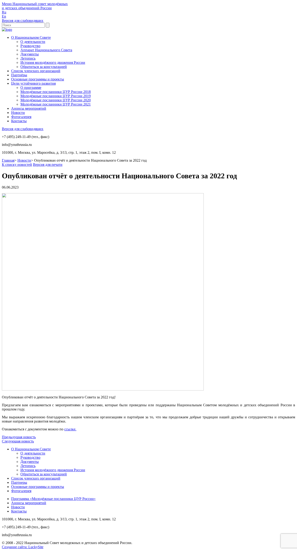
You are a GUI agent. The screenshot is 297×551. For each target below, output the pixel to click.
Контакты (19, 121)
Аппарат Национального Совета (46, 50)
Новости (18, 113)
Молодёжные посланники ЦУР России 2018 (55, 92)
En (4, 16)
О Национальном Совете (31, 37)
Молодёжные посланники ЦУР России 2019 (55, 96)
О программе (30, 88)
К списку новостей (17, 165)
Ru (4, 12)
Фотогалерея (21, 117)
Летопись (28, 58)
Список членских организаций (35, 71)
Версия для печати (47, 165)
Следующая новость (18, 441)
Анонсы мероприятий (28, 108)
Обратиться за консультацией (43, 67)
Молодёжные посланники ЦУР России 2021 (55, 104)
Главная (8, 160)
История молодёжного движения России (52, 62)
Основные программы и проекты (37, 79)
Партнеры (19, 482)
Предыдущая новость (19, 437)
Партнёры (19, 75)
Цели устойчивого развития (33, 83)
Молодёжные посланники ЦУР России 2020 (55, 100)
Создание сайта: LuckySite (22, 547)
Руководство (30, 46)
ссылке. (70, 429)
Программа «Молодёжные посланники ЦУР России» (53, 499)
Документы (29, 54)
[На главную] (7, 30)
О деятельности (32, 42)
